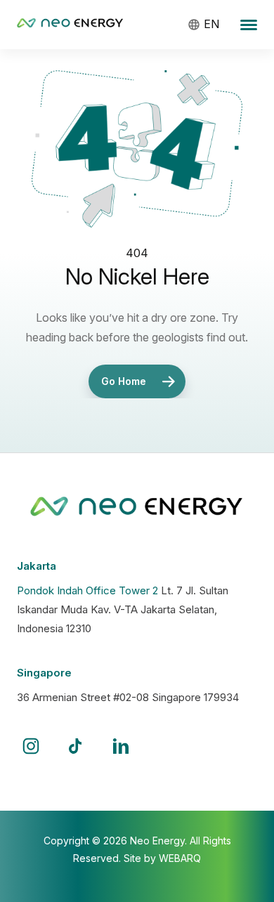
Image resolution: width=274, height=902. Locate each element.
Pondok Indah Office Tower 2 (87, 590)
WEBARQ (180, 858)
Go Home (123, 381)
